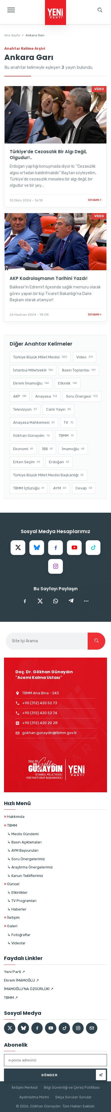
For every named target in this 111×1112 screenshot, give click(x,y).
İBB (47, 449)
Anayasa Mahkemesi (34, 422)
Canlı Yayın (58, 409)
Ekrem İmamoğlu (31, 383)
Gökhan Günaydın (31, 435)
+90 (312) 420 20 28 (40, 723)
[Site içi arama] (99, 10)
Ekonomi (23, 449)
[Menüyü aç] (11, 10)
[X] (18, 547)
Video (84, 357)
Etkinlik (67, 383)
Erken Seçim (26, 462)
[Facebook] (55, 547)
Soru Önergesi (82, 396)
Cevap (83, 488)
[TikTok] (93, 547)
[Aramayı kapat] (101, 30)
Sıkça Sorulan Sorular (73, 1097)
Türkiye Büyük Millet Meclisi (40, 357)
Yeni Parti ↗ (14, 972)
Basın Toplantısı (79, 370)
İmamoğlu (73, 449)
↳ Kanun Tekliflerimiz (25, 876)
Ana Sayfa (12, 35)
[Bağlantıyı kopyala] (86, 601)
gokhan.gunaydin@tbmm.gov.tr (49, 733)
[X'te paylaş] (40, 601)
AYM (59, 488)
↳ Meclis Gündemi (23, 834)
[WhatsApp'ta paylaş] (55, 601)
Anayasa (46, 396)
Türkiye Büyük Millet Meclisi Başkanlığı (48, 475)
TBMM (66, 435)
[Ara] (96, 641)
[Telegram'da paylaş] (71, 601)
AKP (19, 396)
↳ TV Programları (21, 901)
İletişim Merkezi (25, 1087)
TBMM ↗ (11, 997)
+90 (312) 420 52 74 (39, 713)
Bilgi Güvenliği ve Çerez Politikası (72, 1087)
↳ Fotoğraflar (18, 935)
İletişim (12, 917)
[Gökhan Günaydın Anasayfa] (55, 13)
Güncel (11, 884)
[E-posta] (91, 1028)
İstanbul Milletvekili (33, 370)
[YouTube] (74, 547)
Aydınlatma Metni (34, 1097)
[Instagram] (55, 566)
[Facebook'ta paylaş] (25, 601)
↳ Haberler (16, 909)
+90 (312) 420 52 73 (39, 703)
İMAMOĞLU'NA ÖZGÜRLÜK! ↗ (29, 989)
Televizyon (25, 409)
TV (68, 422)
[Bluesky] (36, 547)
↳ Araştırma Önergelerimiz (30, 867)
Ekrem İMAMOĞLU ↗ (21, 980)
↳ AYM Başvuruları (22, 850)
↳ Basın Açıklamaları (24, 842)
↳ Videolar (16, 943)
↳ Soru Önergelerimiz (26, 859)
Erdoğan (59, 462)
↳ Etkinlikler (17, 892)
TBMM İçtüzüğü (28, 488)
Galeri (10, 926)
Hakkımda (14, 816)
